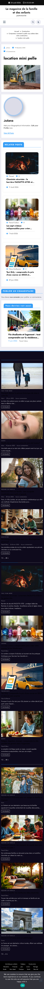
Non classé (13, 969)
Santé (12, 313)
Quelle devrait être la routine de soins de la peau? (20, 443)
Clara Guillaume (15, 269)
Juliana (8, 48)
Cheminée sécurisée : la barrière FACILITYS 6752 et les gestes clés (19, 180)
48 (6, 558)
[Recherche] (33, 22)
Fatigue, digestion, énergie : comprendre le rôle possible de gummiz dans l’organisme (19, 742)
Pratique (21, 969)
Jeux (22, 967)
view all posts (9, 133)
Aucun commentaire (21, 398)
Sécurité (35, 969)
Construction (32, 964)
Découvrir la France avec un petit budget (17, 938)
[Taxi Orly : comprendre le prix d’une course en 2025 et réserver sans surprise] (22, 256)
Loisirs (3, 643)
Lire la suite (5, 407)
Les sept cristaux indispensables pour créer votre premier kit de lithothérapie (18, 227)
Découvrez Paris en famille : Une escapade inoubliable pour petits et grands (17, 492)
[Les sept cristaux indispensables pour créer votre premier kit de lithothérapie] (22, 209)
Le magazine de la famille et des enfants (21, 10)
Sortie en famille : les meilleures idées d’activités (20, 893)
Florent (11, 176)
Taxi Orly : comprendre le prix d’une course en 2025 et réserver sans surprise (20, 273)
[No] (40, 980)
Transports (5, 691)
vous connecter (15, 297)
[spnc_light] (38, 22)
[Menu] (4, 22)
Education (5, 537)
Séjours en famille (8, 489)
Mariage (35, 967)
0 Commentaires (10, 51)
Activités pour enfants (11, 964)
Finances (14, 967)
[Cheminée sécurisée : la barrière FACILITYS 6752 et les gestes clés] (22, 163)
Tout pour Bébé (6, 391)
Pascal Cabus (14, 222)
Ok (23, 985)
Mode (4, 969)
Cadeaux (23, 964)
